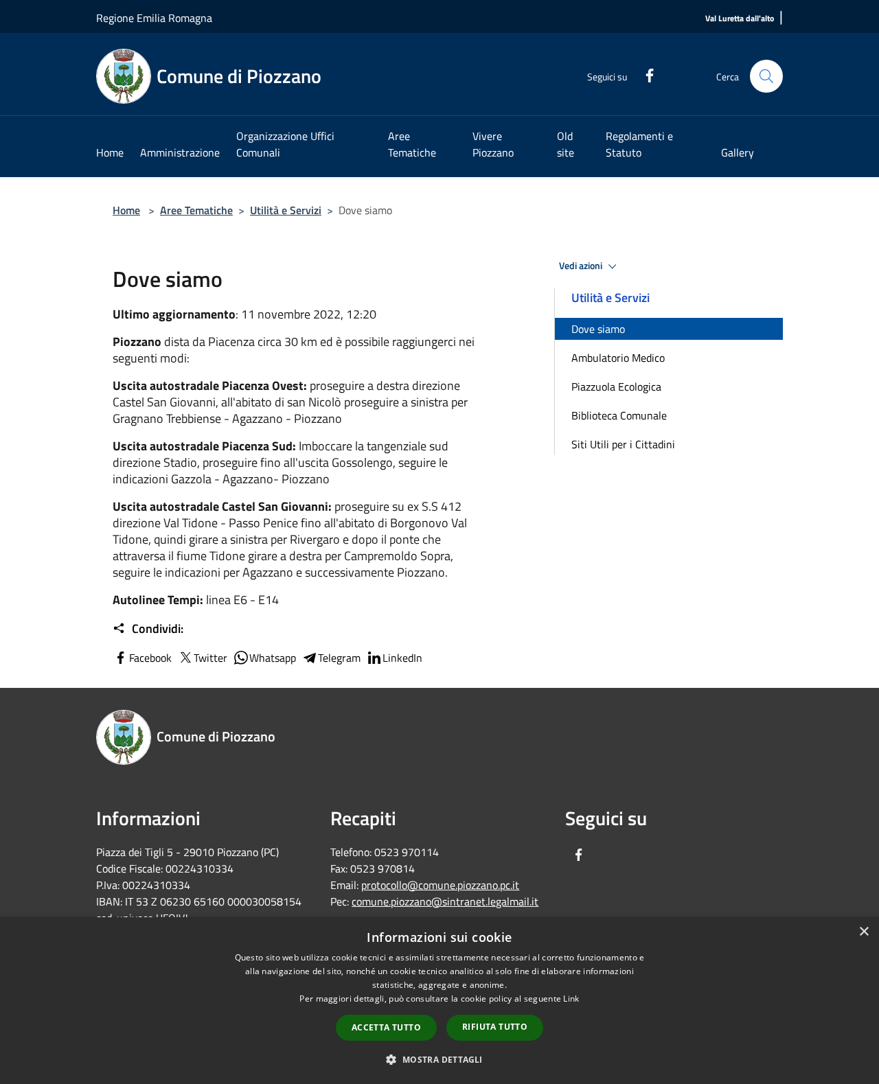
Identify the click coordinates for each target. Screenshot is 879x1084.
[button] (439, 1059)
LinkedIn (402, 657)
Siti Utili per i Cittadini (623, 444)
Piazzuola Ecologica (616, 386)
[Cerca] (766, 76)
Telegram (339, 657)
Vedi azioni (581, 265)
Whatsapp (272, 657)
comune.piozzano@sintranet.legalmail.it (445, 901)
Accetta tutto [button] (386, 1027)
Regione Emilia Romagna (154, 18)
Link (571, 998)
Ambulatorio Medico (618, 357)
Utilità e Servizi (285, 210)
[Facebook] (644, 74)
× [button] (863, 932)
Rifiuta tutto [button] (494, 1027)
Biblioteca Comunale (619, 415)
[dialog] (439, 1000)
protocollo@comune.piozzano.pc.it (440, 885)
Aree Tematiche (196, 210)
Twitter (210, 657)
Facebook (150, 657)
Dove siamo (598, 329)
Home (126, 210)
